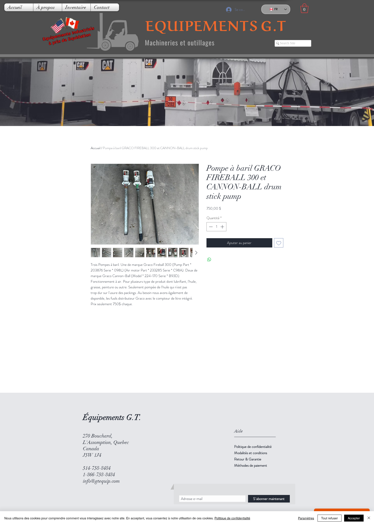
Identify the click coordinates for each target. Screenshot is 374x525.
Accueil (95, 147)
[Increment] (222, 226)
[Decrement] (210, 226)
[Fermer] (368, 518)
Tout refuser (329, 518)
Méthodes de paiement (250, 465)
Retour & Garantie (247, 459)
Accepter (354, 518)
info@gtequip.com (101, 481)
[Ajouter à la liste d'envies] (279, 243)
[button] (304, 8)
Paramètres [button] (306, 518)
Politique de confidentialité (253, 446)
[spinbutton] (216, 226)
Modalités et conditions (250, 452)
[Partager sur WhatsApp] (209, 259)
